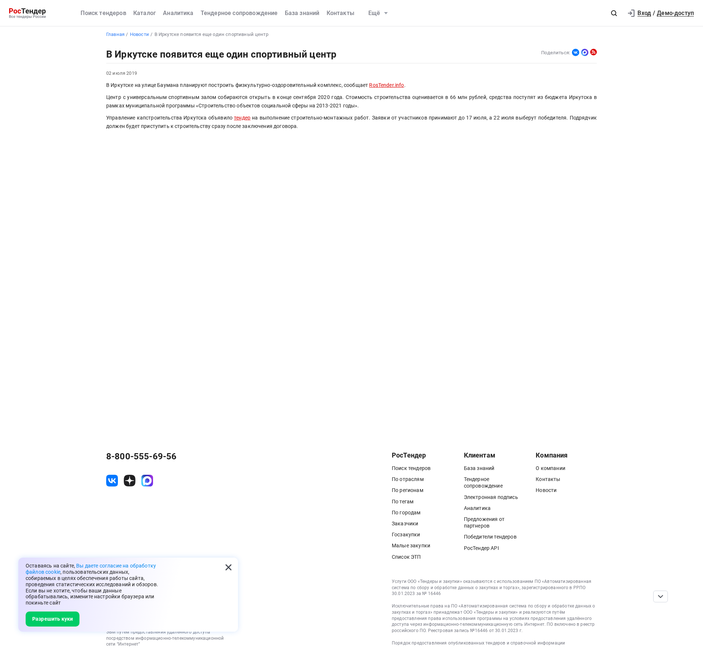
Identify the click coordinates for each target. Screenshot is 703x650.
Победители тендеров (490, 537)
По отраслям (408, 479)
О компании (550, 468)
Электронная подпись (491, 497)
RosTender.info (386, 85)
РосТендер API (481, 548)
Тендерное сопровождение (239, 13)
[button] (614, 13)
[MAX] (584, 52)
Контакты (340, 13)
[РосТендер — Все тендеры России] (27, 13)
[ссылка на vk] (112, 480)
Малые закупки (411, 545)
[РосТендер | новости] (593, 52)
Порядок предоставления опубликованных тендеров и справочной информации (478, 643)
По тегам (402, 501)
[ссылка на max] (147, 480)
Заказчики (405, 523)
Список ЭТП (406, 557)
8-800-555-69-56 (141, 456)
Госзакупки (406, 534)
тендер (242, 118)
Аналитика (178, 13)
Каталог (144, 13)
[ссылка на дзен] (129, 480)
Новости (546, 490)
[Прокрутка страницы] (660, 596)
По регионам (407, 490)
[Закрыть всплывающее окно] (228, 567)
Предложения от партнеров (484, 522)
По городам (406, 512)
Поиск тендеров (103, 13)
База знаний (302, 13)
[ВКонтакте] (575, 52)
